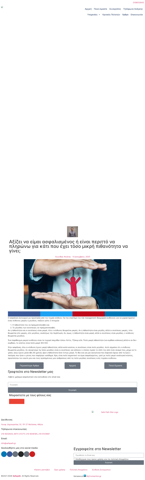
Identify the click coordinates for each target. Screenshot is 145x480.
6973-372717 (19, 434)
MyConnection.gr (94, 476)
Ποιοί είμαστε (100, 9)
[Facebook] (9, 454)
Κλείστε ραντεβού (42, 470)
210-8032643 (7, 434)
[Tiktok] (26, 454)
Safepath (17, 476)
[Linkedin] (4, 454)
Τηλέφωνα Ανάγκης (133, 9)
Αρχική (88, 9)
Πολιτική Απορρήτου (78, 470)
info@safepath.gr (8, 443)
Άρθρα (125, 14)
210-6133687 (44, 434)
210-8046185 (31, 434)
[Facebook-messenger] (15, 454)
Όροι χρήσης (59, 470)
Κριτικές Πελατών (111, 14)
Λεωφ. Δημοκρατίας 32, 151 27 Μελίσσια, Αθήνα (22, 424)
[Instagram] (21, 454)
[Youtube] (32, 454)
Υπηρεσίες (92, 14)
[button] (24, 313)
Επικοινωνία (137, 14)
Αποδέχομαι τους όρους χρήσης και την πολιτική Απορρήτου (102, 459)
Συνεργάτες (115, 9)
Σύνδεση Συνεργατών (101, 470)
